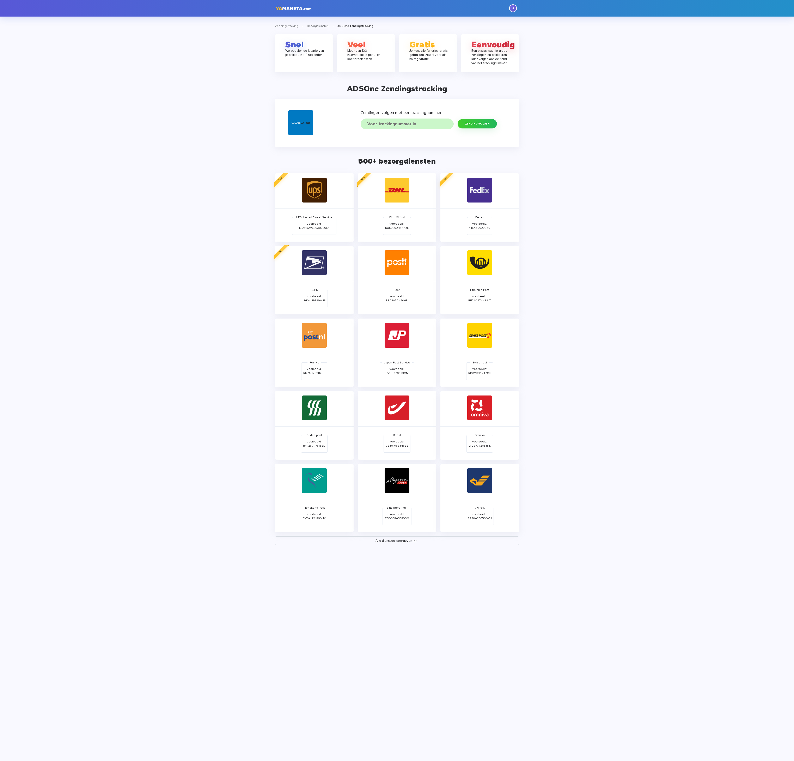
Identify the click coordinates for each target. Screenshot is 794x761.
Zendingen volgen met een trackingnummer (401, 112)
